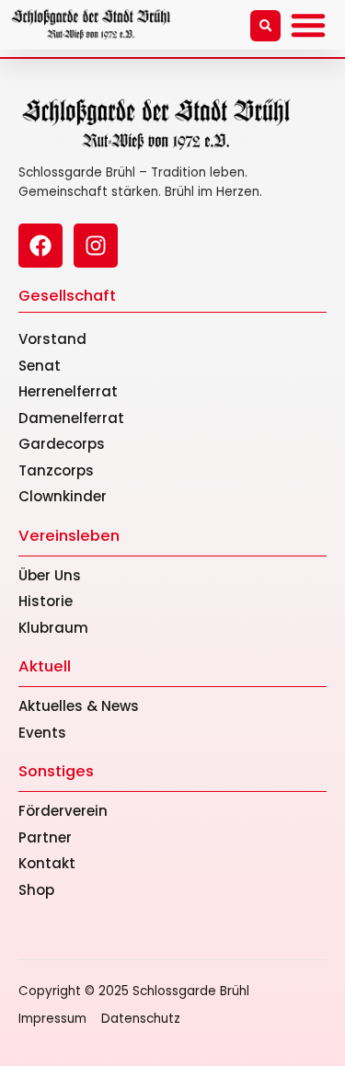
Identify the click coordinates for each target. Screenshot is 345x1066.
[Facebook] (40, 246)
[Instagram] (96, 246)
